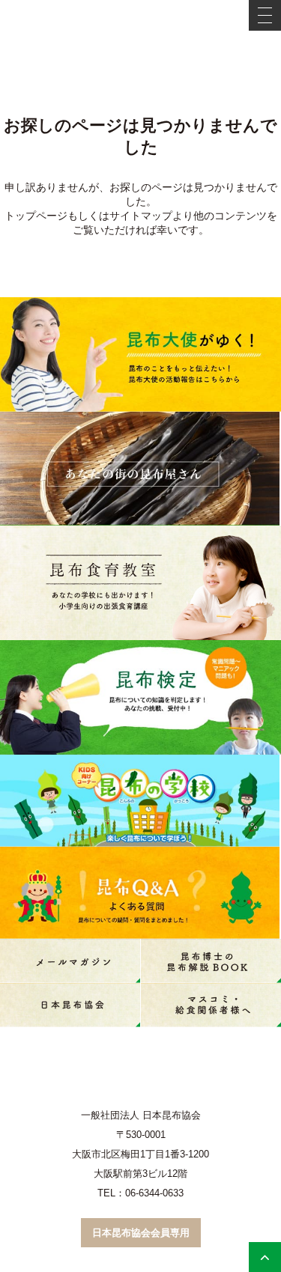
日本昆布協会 (70, 1005)
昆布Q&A (140, 893)
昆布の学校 (140, 801)
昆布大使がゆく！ (140, 354)
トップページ (35, 216)
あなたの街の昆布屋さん (140, 469)
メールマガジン (70, 961)
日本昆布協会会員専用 (141, 1232)
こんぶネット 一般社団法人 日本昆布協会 (141, 27)
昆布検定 (140, 697)
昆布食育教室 (140, 583)
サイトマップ (140, 216)
